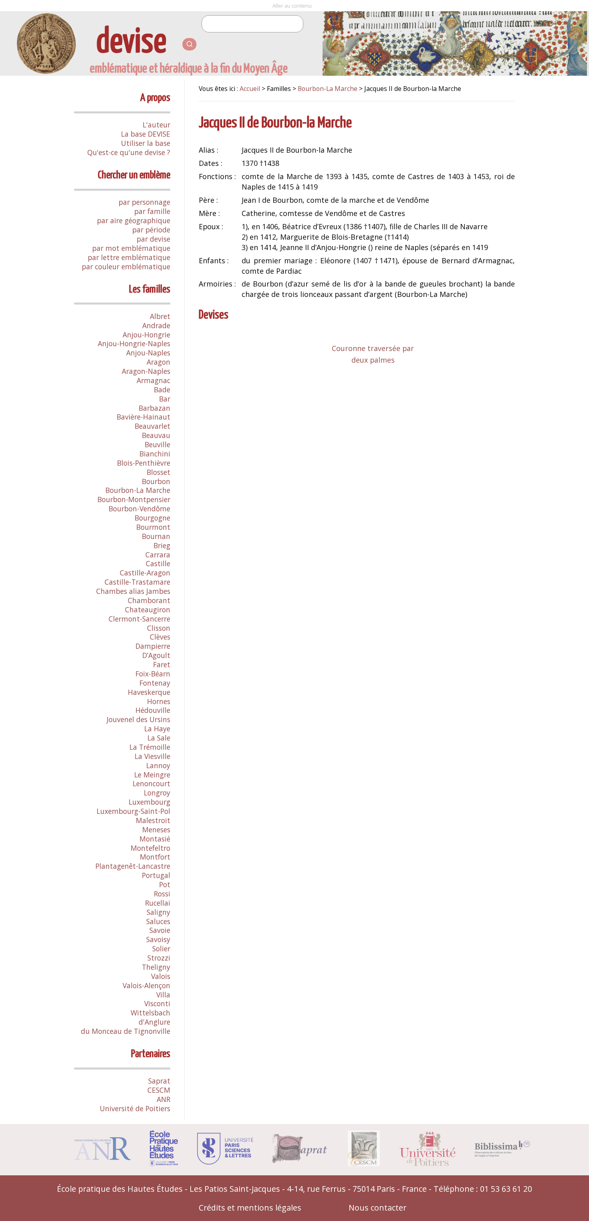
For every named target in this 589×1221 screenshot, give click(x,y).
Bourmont (153, 527)
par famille (152, 211)
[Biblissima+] (502, 1154)
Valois (160, 976)
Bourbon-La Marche (137, 490)
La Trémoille (149, 747)
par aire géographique (133, 220)
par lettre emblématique (129, 257)
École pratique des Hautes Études (120, 1188)
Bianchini (154, 453)
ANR (163, 1099)
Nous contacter (377, 1207)
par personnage (144, 202)
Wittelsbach (150, 1012)
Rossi (162, 893)
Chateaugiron (147, 609)
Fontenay (154, 683)
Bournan (156, 536)
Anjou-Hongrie (146, 334)
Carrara (157, 554)
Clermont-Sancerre (139, 619)
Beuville (157, 444)
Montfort (155, 857)
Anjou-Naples (148, 352)
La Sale (158, 738)
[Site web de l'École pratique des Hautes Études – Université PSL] (164, 1163)
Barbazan (154, 408)
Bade (162, 389)
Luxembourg (149, 802)
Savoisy (158, 939)
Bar (164, 399)
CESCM (158, 1090)
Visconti (157, 1003)
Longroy (157, 792)
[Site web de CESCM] (364, 1163)
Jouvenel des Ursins (138, 719)
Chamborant (149, 600)
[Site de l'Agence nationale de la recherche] (103, 1157)
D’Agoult (156, 655)
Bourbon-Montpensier (133, 499)
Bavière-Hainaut (143, 417)
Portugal (156, 875)
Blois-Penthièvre (143, 463)
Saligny (158, 912)
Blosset (158, 472)
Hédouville (152, 710)
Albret (160, 316)
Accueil (250, 88)
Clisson (158, 628)
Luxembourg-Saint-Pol (133, 811)
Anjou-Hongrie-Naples (134, 343)
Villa (163, 994)
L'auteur (156, 124)
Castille (158, 563)
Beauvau (156, 435)
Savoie (159, 930)
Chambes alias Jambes (133, 591)
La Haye (157, 728)
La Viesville (152, 756)
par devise (153, 239)
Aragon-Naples (146, 371)
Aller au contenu (292, 5)
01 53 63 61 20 (506, 1188)
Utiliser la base (145, 143)
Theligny (156, 967)
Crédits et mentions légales (250, 1207)
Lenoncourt (151, 783)
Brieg (161, 545)
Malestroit (153, 820)
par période (151, 229)
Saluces (158, 921)
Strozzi (158, 958)
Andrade (156, 325)
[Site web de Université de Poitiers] (427, 1163)
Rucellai (157, 903)
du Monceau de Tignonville (125, 1031)
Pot (164, 884)
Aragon (158, 362)
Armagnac (153, 380)
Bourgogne (152, 518)
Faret (161, 664)
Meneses (156, 829)
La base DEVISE (145, 134)
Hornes (158, 701)
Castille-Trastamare (137, 582)
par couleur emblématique (126, 266)
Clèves (160, 637)
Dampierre (152, 646)
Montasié (154, 839)
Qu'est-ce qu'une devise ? (128, 152)
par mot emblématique (131, 248)
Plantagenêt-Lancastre (132, 866)
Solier (161, 948)
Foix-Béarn (152, 673)
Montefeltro (150, 848)
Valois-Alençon (146, 985)
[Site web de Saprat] (300, 1160)
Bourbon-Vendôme (139, 508)
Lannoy (158, 765)
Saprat (159, 1081)
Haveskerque (149, 692)
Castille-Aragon (145, 572)
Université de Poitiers (135, 1108)
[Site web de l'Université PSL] (225, 1161)
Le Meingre (152, 774)
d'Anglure (154, 1022)
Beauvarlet (152, 426)
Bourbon (156, 481)
